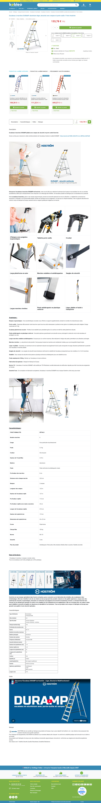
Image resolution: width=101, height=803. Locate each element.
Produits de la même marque (39, 71)
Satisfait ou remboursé (81, 775)
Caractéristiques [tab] (25, 122)
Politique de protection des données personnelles (61, 801)
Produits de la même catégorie (18, 71)
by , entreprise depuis (34, 0)
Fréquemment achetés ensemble (60, 71)
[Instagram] (13, 797)
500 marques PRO (40, 775)
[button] (90, 5)
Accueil (10, 12)
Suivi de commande (35, 786)
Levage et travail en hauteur (23, 12)
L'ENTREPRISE (55, 781)
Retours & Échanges (35, 790)
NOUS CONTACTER (14, 781)
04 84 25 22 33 (56, 0)
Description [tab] (14, 122)
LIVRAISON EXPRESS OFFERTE (19, 775)
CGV (52, 788)
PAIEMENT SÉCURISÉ (78, 781)
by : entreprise (51, 768)
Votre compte (33, 784)
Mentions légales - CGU (34, 801)
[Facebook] (10, 797)
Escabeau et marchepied (35, 12)
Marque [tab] (40, 122)
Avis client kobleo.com (76, 797)
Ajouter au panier (75, 28)
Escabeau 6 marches (45, 12)
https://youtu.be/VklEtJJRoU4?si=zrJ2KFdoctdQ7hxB (75, 136)
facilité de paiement (60, 775)
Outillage (15, 12)
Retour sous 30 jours (58, 53)
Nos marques (33, 792)
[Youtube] (16, 797)
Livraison (32, 788)
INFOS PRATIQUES (35, 781)
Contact (53, 786)
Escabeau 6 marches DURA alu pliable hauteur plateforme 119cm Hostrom (39, 99)
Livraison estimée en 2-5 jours (64, 51)
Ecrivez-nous (78, 0)
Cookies (82, 801)
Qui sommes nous (56, 784)
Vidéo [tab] (34, 122)
